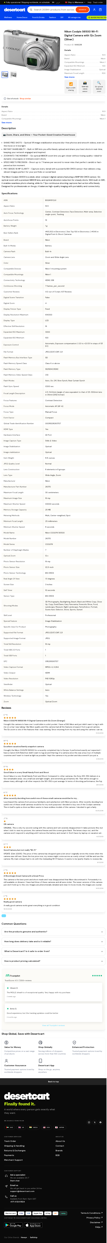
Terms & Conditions (92, 1213)
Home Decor (22, 17)
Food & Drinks (38, 17)
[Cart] (100, 9)
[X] (94, 1122)
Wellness (8, 17)
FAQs (99, 1227)
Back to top (53, 1081)
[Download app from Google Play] (13, 1225)
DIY (62, 17)
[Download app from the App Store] (33, 1225)
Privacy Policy (95, 1217)
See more (69, 77)
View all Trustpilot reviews (53, 1025)
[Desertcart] (14, 9)
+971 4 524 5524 (17, 1202)
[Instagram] (89, 1122)
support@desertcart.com (22, 1191)
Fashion (52, 17)
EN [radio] (53, 2)
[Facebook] (100, 1122)
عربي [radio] (58, 2)
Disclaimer (96, 1222)
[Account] (94, 9)
